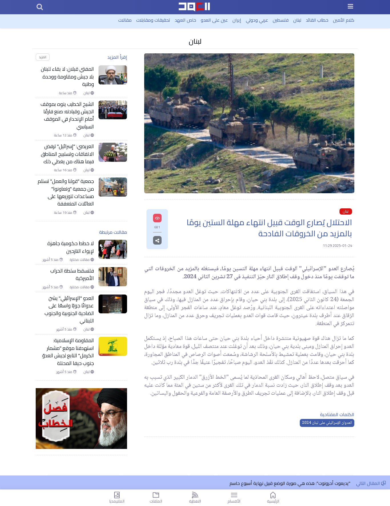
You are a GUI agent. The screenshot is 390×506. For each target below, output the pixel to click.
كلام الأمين (343, 20)
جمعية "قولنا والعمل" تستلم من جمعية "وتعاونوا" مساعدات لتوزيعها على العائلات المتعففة (66, 193)
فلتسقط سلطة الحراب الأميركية (72, 274)
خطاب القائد (317, 20)
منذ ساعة (66, 93)
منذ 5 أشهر (51, 259)
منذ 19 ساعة (63, 212)
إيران (236, 20)
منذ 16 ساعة (63, 170)
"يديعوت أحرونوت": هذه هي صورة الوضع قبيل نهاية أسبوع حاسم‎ (290, 483)
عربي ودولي (257, 20)
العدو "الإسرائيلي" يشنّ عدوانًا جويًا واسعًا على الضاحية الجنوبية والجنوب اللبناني (69, 310)
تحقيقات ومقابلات (153, 20)
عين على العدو (214, 20)
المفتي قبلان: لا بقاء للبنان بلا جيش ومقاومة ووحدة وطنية (67, 76)
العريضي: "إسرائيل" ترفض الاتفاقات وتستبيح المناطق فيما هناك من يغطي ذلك (67, 154)
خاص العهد (185, 20)
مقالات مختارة (80, 259)
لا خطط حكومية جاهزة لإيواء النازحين (70, 247)
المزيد (42, 57)
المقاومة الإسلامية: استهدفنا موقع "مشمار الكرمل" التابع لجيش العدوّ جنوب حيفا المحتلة (68, 352)
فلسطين (281, 20)
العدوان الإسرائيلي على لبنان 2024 (327, 423)
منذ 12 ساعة (63, 135)
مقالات (125, 20)
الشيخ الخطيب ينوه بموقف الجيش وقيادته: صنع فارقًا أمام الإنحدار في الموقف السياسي (67, 115)
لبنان (297, 20)
